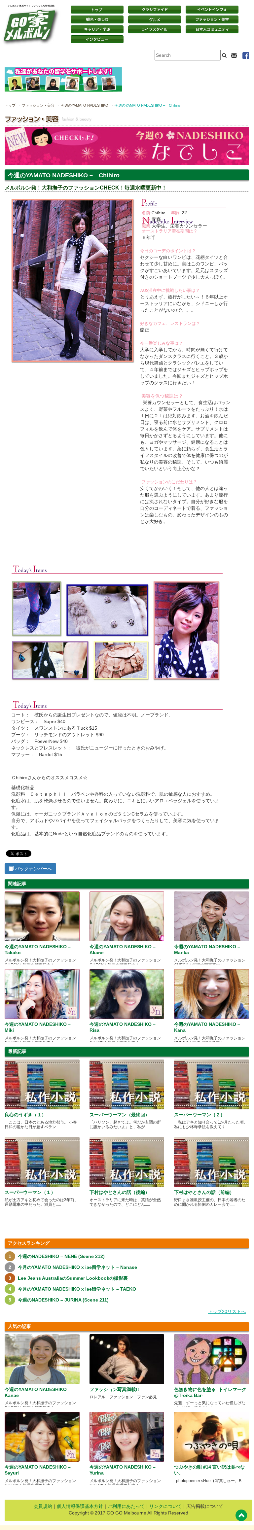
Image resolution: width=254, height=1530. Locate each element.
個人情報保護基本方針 (80, 1506)
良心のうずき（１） (25, 1114)
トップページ (97, 10)
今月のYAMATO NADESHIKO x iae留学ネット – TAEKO (77, 1289)
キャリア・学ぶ (97, 29)
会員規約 (43, 1506)
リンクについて (165, 1506)
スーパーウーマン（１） (30, 1192)
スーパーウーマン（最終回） (120, 1114)
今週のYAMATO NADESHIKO (84, 105)
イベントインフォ (212, 10)
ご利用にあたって (126, 1506)
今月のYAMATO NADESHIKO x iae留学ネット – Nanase (77, 1267)
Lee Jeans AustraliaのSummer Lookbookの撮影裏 (73, 1278)
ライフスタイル (154, 29)
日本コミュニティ (212, 29)
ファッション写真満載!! (114, 1389)
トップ (10, 105)
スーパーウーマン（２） (199, 1114)
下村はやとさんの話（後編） (120, 1192)
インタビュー (97, 39)
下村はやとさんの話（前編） (204, 1192)
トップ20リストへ (227, 1311)
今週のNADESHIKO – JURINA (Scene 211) (63, 1300)
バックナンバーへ (33, 868)
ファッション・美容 (212, 19)
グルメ (154, 19)
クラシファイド (154, 10)
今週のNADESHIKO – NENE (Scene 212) (61, 1256)
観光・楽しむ (97, 19)
